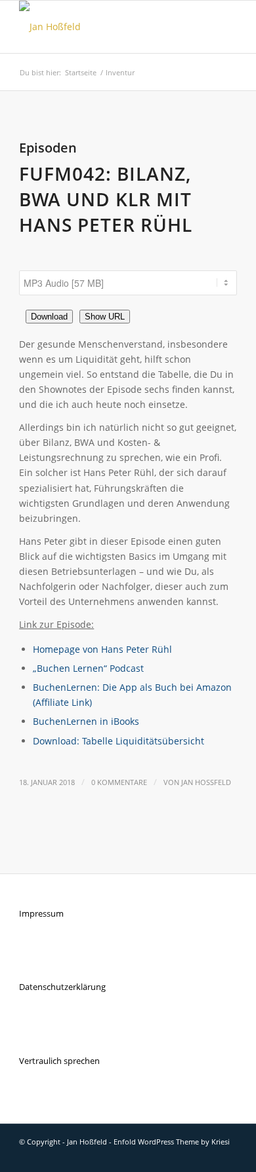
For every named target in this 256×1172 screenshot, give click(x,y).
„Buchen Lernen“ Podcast (88, 668)
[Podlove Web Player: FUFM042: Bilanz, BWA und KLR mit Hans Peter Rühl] (128, 263)
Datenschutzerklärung (62, 987)
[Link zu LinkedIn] (207, 1155)
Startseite (80, 72)
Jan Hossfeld (206, 782)
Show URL (105, 316)
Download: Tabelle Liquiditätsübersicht (118, 741)
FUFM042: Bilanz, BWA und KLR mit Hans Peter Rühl (105, 199)
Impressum (41, 913)
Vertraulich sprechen (59, 1061)
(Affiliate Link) (62, 702)
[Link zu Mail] (227, 1155)
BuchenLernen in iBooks (86, 721)
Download (49, 316)
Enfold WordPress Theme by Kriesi (172, 1141)
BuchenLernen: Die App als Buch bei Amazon (132, 687)
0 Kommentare (119, 782)
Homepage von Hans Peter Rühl (102, 649)
